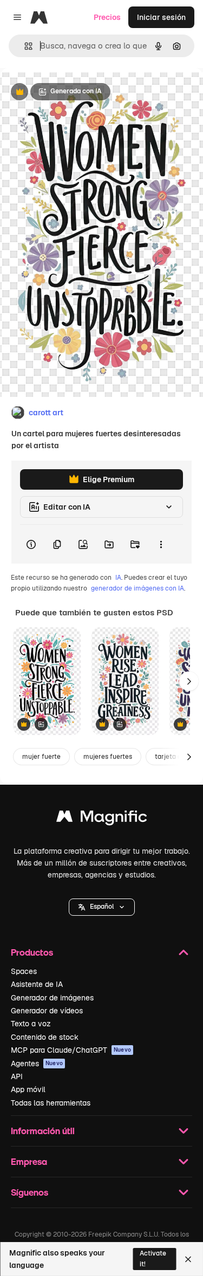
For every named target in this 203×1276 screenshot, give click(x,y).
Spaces (24, 971)
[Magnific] (101, 819)
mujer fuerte (41, 756)
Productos (32, 952)
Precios (107, 17)
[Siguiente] (189, 681)
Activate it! (153, 1258)
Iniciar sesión (161, 17)
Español (102, 906)
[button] (102, 907)
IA (118, 577)
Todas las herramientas (50, 1103)
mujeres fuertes (107, 756)
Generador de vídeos (47, 1011)
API (17, 1076)
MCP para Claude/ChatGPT (71, 1050)
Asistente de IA (37, 984)
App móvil (28, 1089)
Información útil (43, 1130)
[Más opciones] (161, 544)
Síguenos (29, 1192)
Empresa (29, 1161)
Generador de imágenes (52, 998)
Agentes (37, 1063)
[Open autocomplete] (24, 46)
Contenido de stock (44, 1037)
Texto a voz (31, 1023)
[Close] (188, 1259)
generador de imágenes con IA (137, 588)
